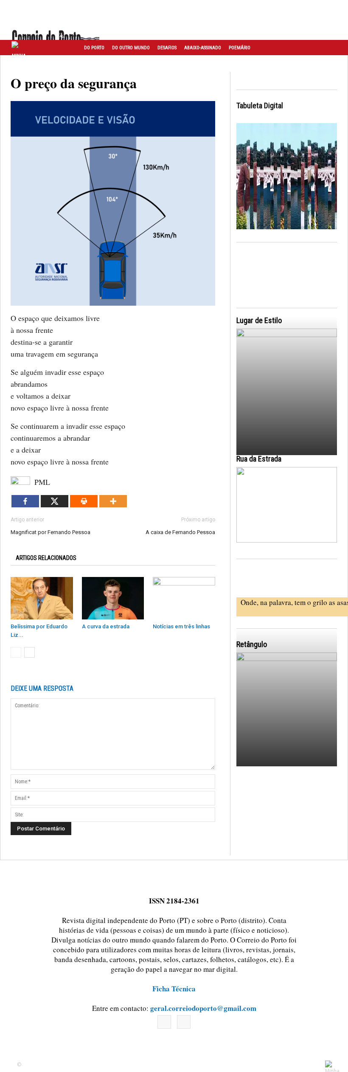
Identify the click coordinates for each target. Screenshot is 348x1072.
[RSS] (184, 1022)
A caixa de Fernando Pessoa (180, 532)
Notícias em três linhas (181, 626)
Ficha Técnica (174, 988)
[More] (113, 501)
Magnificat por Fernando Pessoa (50, 532)
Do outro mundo (131, 48)
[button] (332, 47)
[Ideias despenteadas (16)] (286, 715)
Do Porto (94, 48)
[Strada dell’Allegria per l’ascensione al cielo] (286, 505)
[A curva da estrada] (113, 598)
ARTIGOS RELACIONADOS (46, 557)
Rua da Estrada (258, 458)
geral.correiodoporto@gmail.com (203, 1008)
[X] (54, 501)
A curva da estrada (105, 626)
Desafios (167, 48)
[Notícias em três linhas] (184, 598)
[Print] (84, 501)
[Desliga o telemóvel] (286, 391)
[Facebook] (25, 501)
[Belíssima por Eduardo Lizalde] (42, 598)
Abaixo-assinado (202, 48)
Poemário (239, 48)
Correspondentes (103, 63)
